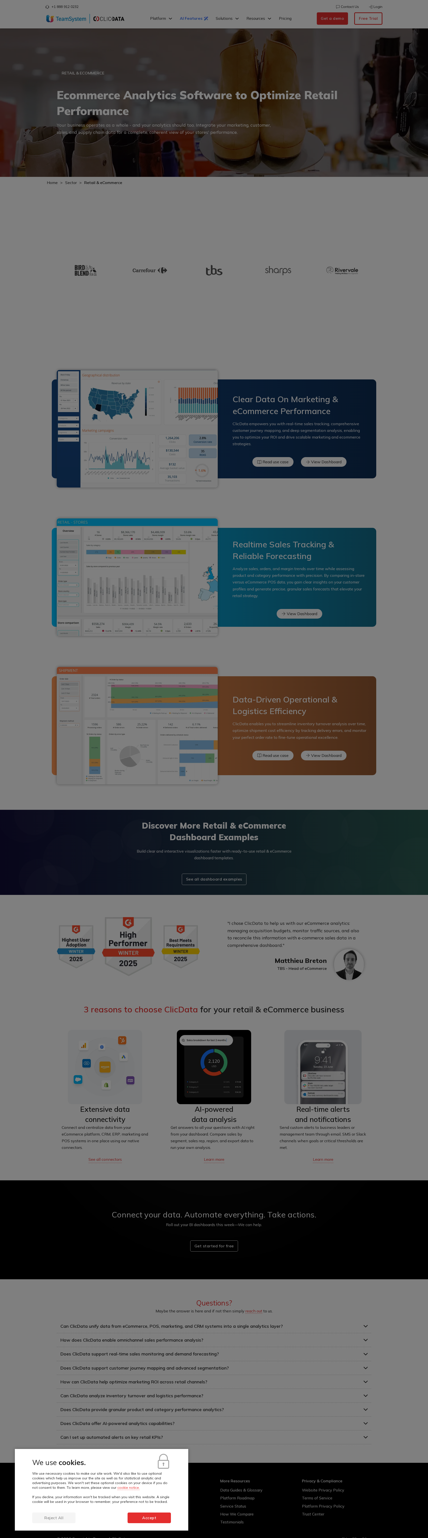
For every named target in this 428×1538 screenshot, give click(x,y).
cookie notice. (128, 1487)
